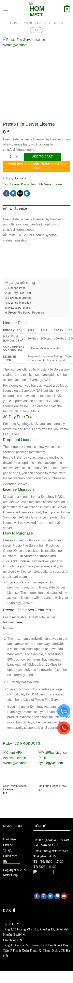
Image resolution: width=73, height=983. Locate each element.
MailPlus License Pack (53, 785)
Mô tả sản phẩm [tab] (15, 209)
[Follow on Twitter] (50, 896)
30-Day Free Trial (19, 292)
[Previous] (3, 776)
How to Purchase (19, 307)
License (14, 184)
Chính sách (10, 856)
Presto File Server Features (26, 312)
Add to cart (42, 156)
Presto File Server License (46, 184)
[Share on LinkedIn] (27, 193)
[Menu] (5, 9)
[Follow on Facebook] (37, 896)
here (18, 622)
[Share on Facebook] (6, 193)
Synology (33, 23)
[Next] (70, 776)
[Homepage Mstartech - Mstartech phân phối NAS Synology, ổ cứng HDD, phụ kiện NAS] (36, 9)
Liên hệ (8, 845)
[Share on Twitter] (13, 193)
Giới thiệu (9, 839)
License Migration (19, 302)
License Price (17, 287)
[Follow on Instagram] (44, 896)
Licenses (55, 23)
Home (15, 23)
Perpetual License (19, 297)
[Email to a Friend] (20, 193)
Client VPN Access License (15, 787)
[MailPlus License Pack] (54, 765)
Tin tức (7, 850)
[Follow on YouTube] (64, 896)
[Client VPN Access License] (18, 765)
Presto (25, 184)
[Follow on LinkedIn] (57, 896)
